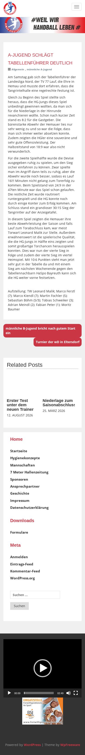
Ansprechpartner (25, 486)
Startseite (18, 451)
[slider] (39, 693)
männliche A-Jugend (39, 69)
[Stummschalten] (68, 693)
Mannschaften (22, 465)
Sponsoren (19, 479)
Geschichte (19, 493)
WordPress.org (22, 578)
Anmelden (19, 557)
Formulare (19, 532)
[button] (43, 668)
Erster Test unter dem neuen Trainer (20, 405)
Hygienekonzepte (25, 458)
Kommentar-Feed (25, 571)
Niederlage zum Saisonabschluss (59, 402)
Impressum (19, 500)
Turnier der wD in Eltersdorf (57, 342)
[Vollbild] (75, 693)
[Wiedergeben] (9, 693)
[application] (42, 668)
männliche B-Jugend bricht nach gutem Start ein (40, 330)
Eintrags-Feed (21, 564)
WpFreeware (70, 745)
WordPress (32, 745)
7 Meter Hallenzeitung (29, 472)
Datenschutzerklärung (29, 507)
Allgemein (18, 69)
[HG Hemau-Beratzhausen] (10, 8)
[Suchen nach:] (35, 595)
